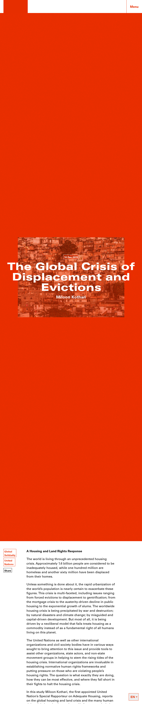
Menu (134, 7)
